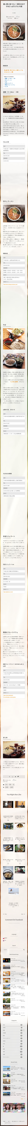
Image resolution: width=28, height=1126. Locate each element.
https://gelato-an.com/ (8, 591)
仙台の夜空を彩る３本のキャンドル (17, 960)
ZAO (14, 12)
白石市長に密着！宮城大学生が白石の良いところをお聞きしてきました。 (20, 817)
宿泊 (12, 1035)
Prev (6, 914)
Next (22, 914)
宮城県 (7, 787)
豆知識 (12, 1032)
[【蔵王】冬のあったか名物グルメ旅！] (20, 848)
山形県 (11, 787)
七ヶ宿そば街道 (14, 381)
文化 (12, 1043)
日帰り (12, 1041)
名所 (12, 1051)
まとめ (6, 86)
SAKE (12, 1027)
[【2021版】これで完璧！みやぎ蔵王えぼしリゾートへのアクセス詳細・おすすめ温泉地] (14, 891)
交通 (12, 1054)
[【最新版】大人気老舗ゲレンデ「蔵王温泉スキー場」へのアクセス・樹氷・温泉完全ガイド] (20, 870)
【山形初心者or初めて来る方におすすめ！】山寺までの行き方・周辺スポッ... (17, 994)
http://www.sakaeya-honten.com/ (10, 284)
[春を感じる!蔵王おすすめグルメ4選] (8, 847)
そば (6, 81)
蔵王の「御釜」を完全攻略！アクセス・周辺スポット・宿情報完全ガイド (17, 988)
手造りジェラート (9, 83)
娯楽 (12, 1049)
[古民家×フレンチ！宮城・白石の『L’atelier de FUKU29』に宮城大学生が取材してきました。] (20, 826)
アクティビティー (12, 1038)
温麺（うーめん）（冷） (10, 78)
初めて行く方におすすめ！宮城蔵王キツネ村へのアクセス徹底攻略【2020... (17, 974)
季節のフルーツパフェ (10, 84)
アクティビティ (12, 1057)
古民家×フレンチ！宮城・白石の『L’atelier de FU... (20, 839)
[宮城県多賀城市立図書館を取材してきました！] (8, 804)
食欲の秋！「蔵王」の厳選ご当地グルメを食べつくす (8, 882)
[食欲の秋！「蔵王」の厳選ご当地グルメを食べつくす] (8, 874)
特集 (10, 784)
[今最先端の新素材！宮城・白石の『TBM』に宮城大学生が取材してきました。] (8, 826)
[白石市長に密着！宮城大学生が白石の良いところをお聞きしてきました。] (20, 804)
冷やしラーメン (8, 80)
